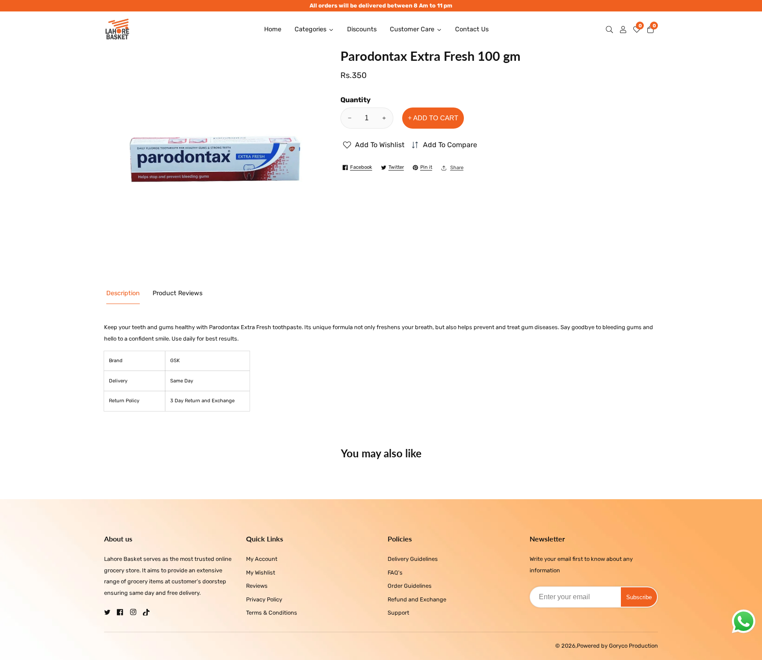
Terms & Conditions (271, 612)
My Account (261, 559)
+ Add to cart (433, 118)
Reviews (257, 585)
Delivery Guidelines (413, 559)
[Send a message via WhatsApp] (744, 621)
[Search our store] (611, 29)
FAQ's (395, 572)
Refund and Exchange (417, 599)
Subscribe (639, 597)
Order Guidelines (410, 585)
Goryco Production (633, 646)
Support (398, 612)
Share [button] (456, 168)
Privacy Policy (264, 599)
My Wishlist (260, 572)
